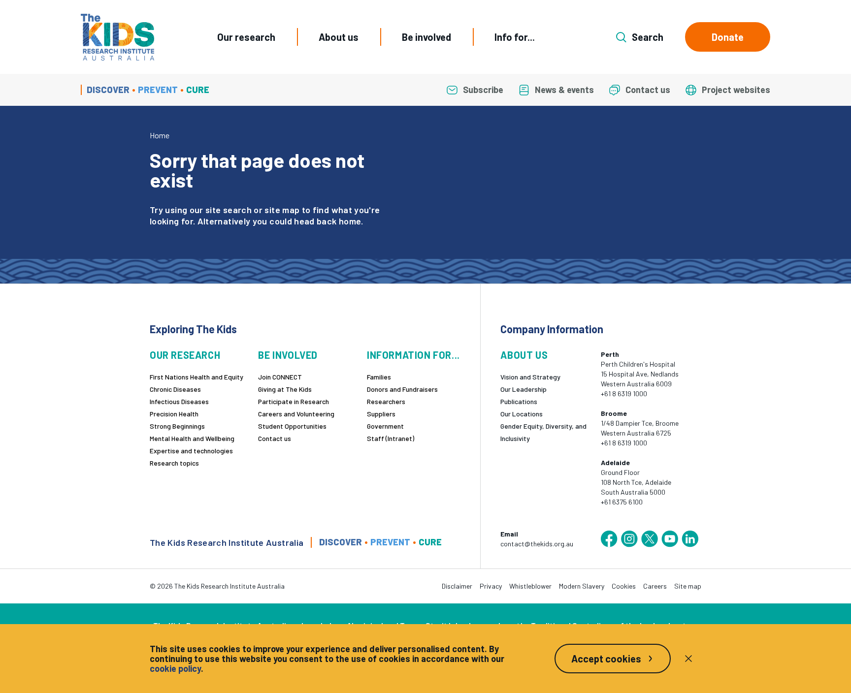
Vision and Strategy (530, 377)
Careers (655, 586)
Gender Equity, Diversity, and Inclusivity (543, 432)
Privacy (491, 586)
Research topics (174, 463)
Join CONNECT (280, 377)
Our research (246, 37)
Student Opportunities (292, 426)
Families (379, 377)
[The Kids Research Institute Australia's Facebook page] (609, 539)
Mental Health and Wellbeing (192, 438)
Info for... (514, 37)
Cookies (624, 586)
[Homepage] (117, 37)
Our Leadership (523, 389)
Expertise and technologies (191, 450)
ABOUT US (524, 355)
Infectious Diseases (179, 401)
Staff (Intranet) (390, 438)
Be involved (426, 37)
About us (339, 37)
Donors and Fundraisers (402, 389)
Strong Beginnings (177, 426)
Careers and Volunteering (296, 414)
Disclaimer (457, 586)
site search (228, 209)
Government (385, 426)
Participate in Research (293, 401)
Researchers (386, 401)
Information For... (413, 355)
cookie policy (175, 668)
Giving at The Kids (285, 389)
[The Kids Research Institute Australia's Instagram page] (629, 539)
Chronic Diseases (175, 389)
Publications (518, 401)
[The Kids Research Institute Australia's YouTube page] (669, 539)
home (350, 221)
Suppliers (381, 414)
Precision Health (174, 414)
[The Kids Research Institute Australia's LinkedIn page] (690, 539)
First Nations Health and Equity (196, 377)
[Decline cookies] (688, 658)
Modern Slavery (581, 586)
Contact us (274, 438)
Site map (687, 586)
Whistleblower (530, 586)
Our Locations (521, 414)
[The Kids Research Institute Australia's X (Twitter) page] (649, 539)
